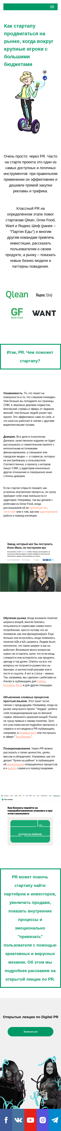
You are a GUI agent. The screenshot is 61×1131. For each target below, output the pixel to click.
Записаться (30, 1031)
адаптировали (49, 511)
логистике (9, 511)
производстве (38, 507)
